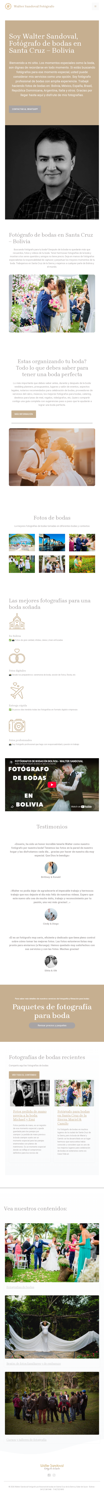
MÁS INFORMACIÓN (24, 414)
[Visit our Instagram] (54, 1475)
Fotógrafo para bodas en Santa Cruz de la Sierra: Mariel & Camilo (73, 1117)
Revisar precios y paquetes (52, 1025)
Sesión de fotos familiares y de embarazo (33, 1363)
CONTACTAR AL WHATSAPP (25, 109)
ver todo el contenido (24, 1075)
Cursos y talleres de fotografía (26, 1439)
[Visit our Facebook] (49, 1475)
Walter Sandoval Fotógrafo (34, 6)
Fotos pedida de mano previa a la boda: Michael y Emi (30, 1115)
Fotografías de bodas (20, 1287)
